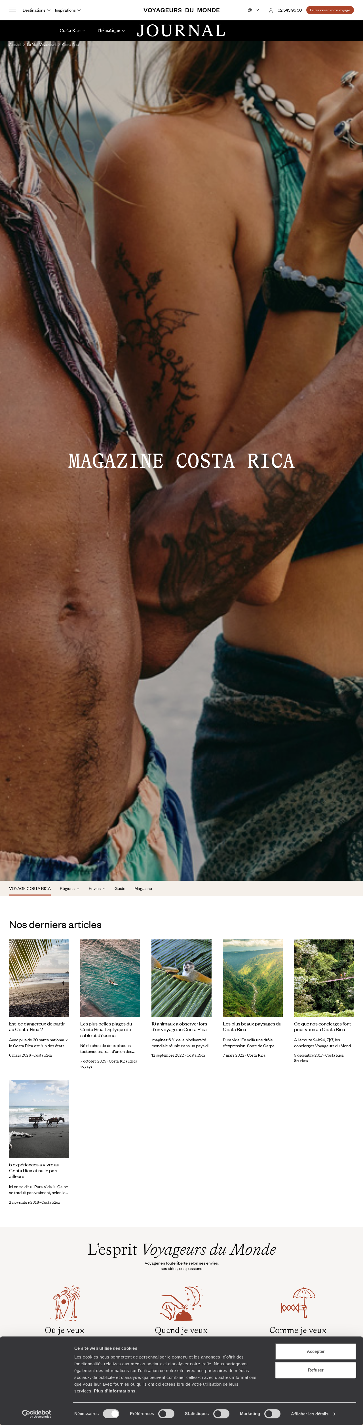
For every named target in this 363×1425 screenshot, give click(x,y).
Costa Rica (42, 1055)
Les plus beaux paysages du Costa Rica (252, 1026)
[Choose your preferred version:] (253, 10)
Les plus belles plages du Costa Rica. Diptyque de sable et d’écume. (106, 1029)
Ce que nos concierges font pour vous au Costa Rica (322, 1026)
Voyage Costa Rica (30, 888)
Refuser (316, 1370)
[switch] (166, 1413)
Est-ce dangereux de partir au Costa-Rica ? (37, 1026)
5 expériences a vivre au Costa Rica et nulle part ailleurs (34, 1170)
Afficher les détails (309, 1413)
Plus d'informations (115, 1390)
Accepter (316, 1351)
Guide (120, 888)
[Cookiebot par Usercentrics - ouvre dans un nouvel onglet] (37, 1414)
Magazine (143, 888)
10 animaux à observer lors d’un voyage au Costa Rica (179, 1026)
